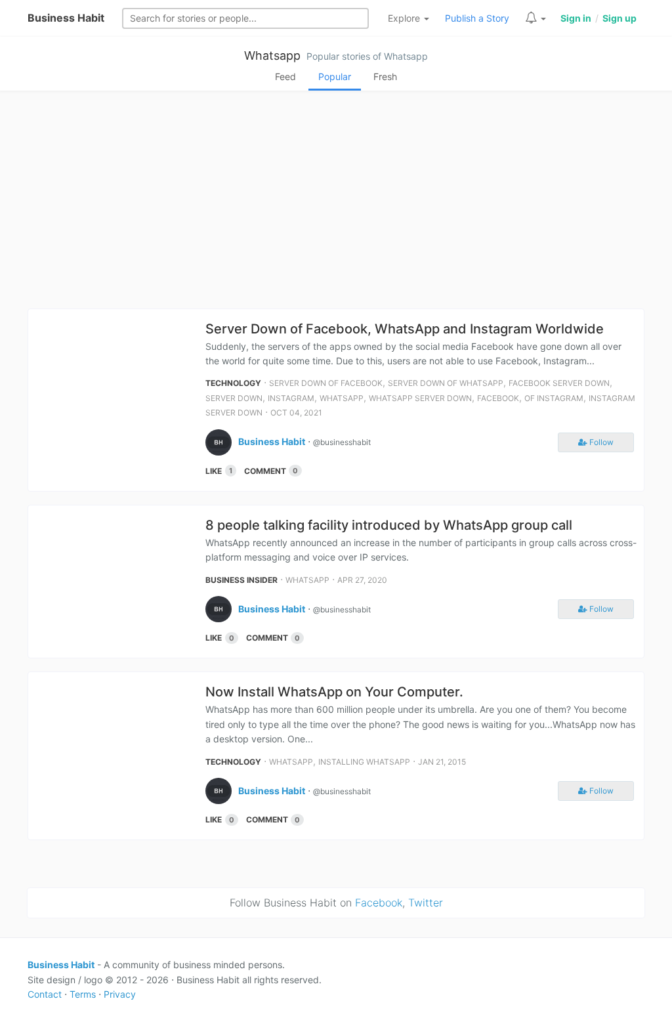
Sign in (575, 18)
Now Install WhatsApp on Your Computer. (334, 692)
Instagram (291, 398)
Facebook (498, 398)
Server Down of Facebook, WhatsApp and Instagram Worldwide (404, 329)
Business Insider (241, 580)
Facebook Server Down (559, 383)
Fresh (385, 76)
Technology (233, 383)
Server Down (233, 398)
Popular (334, 76)
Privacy (120, 994)
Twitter (425, 902)
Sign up (619, 18)
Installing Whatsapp (364, 762)
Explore (405, 18)
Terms (83, 994)
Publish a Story (477, 18)
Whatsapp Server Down (420, 398)
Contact (45, 994)
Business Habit (66, 17)
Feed (285, 76)
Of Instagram (553, 398)
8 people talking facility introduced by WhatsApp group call (388, 525)
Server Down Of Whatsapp (445, 383)
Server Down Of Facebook (326, 383)
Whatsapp (272, 55)
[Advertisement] (336, 203)
